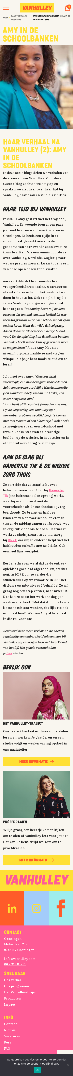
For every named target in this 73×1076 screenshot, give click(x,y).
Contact (10, 1024)
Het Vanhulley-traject (21, 992)
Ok (37, 1070)
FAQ (7, 1048)
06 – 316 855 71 (15, 964)
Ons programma (17, 986)
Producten (12, 998)
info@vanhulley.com (19, 959)
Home (5, 18)
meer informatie (33, 761)
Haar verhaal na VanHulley (19, 18)
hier (9, 653)
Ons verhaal (13, 980)
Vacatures (12, 1036)
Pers (7, 1042)
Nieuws (10, 1030)
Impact (9, 1004)
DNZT (12, 540)
